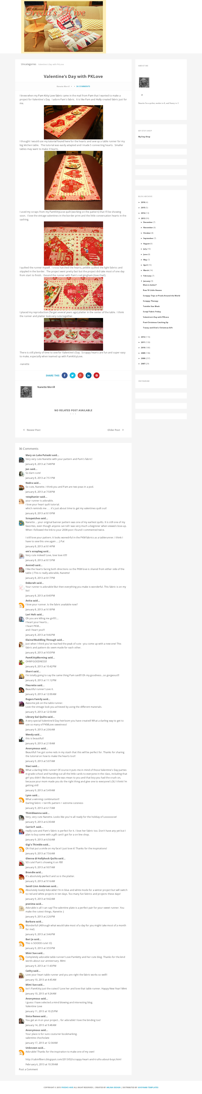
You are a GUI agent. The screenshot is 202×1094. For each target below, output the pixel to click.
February (147, 275)
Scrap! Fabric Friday (152, 311)
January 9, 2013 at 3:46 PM (40, 934)
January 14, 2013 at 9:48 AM (41, 1025)
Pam (90, 95)
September (148, 238)
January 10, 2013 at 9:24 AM (41, 993)
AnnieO (30, 565)
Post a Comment (28, 1069)
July (145, 249)
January (146, 281)
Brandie (30, 872)
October (147, 233)
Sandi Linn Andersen (38, 886)
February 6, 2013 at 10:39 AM (42, 1064)
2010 (143, 347)
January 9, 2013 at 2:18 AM (40, 743)
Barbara (30, 921)
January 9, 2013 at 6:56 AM (40, 839)
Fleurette (31, 685)
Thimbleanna (34, 813)
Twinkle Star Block (151, 306)
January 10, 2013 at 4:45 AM (41, 979)
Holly (99, 99)
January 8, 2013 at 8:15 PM (40, 560)
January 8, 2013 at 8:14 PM (40, 546)
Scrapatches (33, 518)
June (145, 254)
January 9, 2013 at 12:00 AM (41, 694)
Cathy (29, 970)
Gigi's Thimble (34, 844)
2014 (143, 213)
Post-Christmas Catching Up (155, 322)
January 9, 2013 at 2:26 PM (40, 916)
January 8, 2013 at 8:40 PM (40, 595)
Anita (29, 600)
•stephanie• (32, 496)
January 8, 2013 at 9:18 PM (40, 609)
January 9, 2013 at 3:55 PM (40, 948)
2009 (143, 353)
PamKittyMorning (36, 657)
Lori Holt (31, 614)
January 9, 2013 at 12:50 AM (41, 711)
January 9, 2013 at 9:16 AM (40, 881)
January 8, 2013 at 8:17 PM (40, 578)
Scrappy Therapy (150, 301)
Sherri (29, 671)
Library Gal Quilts (36, 716)
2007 (143, 363)
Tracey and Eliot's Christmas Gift (157, 327)
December (147, 222)
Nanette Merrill (46, 387)
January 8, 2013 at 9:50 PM (40, 652)
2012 (143, 337)
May (145, 259)
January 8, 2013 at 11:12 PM (41, 680)
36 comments (83, 86)
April (145, 265)
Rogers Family (34, 699)
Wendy (30, 734)
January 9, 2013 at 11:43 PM (41, 965)
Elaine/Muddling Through (41, 639)
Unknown (31, 1047)
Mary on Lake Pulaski (38, 455)
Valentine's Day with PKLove (156, 317)
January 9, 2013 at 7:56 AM (40, 853)
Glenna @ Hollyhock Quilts (42, 858)
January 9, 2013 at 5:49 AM (40, 790)
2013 (143, 218)
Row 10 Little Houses (152, 290)
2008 (143, 358)
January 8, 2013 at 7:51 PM (40, 478)
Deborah (31, 583)
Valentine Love (34, 1006)
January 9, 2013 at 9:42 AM (40, 898)
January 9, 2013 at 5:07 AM (40, 761)
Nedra (29, 483)
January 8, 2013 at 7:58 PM (40, 491)
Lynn (29, 795)
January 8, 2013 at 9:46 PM (40, 634)
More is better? (149, 285)
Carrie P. (30, 827)
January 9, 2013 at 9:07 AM (40, 867)
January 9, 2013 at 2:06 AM (40, 729)
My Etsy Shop (144, 136)
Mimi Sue (31, 953)
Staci (28, 766)
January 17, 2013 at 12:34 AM (42, 1042)
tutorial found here (59, 141)
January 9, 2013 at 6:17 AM (40, 808)
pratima (30, 903)
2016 (143, 202)
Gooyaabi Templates (148, 1087)
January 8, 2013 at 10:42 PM (41, 666)
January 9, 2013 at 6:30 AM (40, 821)
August (146, 243)
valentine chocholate (37, 1037)
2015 (143, 207)
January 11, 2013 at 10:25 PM (42, 1011)
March (146, 270)
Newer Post (34, 430)
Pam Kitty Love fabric (50, 95)
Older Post (114, 430)
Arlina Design (113, 1087)
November (148, 227)
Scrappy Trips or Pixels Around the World (161, 295)
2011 (143, 342)
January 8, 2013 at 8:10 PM (40, 513)
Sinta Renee (33, 1016)
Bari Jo (29, 939)
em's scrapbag (34, 551)
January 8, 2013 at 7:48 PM (40, 464)
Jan (27, 469)
